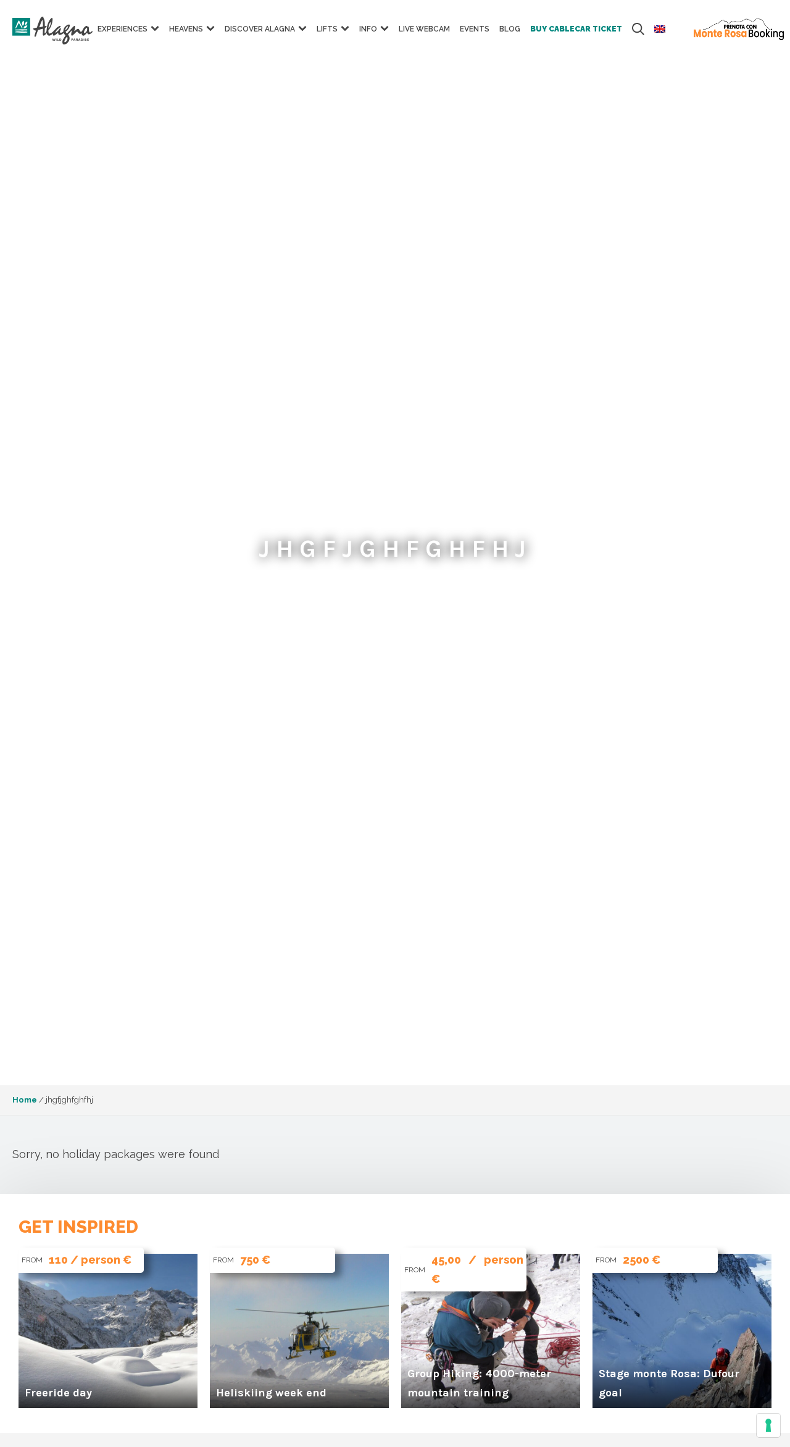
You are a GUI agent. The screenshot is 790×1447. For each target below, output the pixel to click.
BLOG (509, 29)
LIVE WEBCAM (424, 29)
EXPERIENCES (123, 29)
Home (24, 1099)
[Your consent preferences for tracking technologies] (768, 1425)
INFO (368, 29)
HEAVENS (186, 29)
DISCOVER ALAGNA (260, 29)
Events (474, 29)
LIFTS (327, 29)
